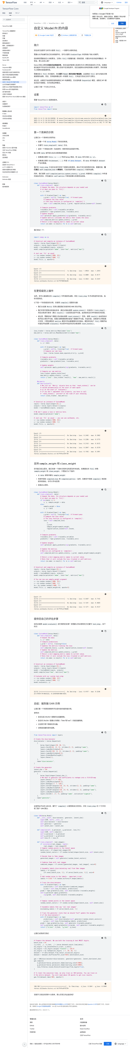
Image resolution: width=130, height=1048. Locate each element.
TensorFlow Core (10, 9)
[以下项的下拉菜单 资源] (53, 2)
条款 (31, 1044)
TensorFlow (37, 23)
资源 (50, 2)
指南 (10, 13)
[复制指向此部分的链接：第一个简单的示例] (55, 132)
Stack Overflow (85, 1029)
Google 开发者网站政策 (44, 1006)
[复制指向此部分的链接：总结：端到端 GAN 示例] (62, 704)
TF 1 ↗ (17, 13)
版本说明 (83, 1025)
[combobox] (88, 2)
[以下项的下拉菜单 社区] (63, 2)
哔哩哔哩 (32, 1032)
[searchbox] (13, 19)
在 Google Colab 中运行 (46, 35)
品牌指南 (83, 1032)
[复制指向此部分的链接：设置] (41, 95)
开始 (122, 23)
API (41, 2)
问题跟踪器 (83, 1022)
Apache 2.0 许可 (92, 1004)
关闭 (112, 23)
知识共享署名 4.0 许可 (61, 1004)
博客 (31, 1022)
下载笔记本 (87, 35)
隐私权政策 (38, 1044)
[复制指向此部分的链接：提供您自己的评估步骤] (60, 619)
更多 (69, 2)
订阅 (107, 1044)
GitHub (118, 2)
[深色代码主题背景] (102, 104)
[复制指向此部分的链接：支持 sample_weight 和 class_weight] (78, 464)
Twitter (32, 1029)
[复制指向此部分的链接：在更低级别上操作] (55, 291)
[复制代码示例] (105, 104)
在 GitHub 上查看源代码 (69, 35)
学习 (31, 2)
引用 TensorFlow (85, 1035)
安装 (25, 2)
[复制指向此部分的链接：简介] (41, 45)
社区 (59, 2)
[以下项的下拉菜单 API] (44, 2)
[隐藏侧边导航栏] (24, 1044)
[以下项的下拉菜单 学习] (35, 2)
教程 (3, 13)
